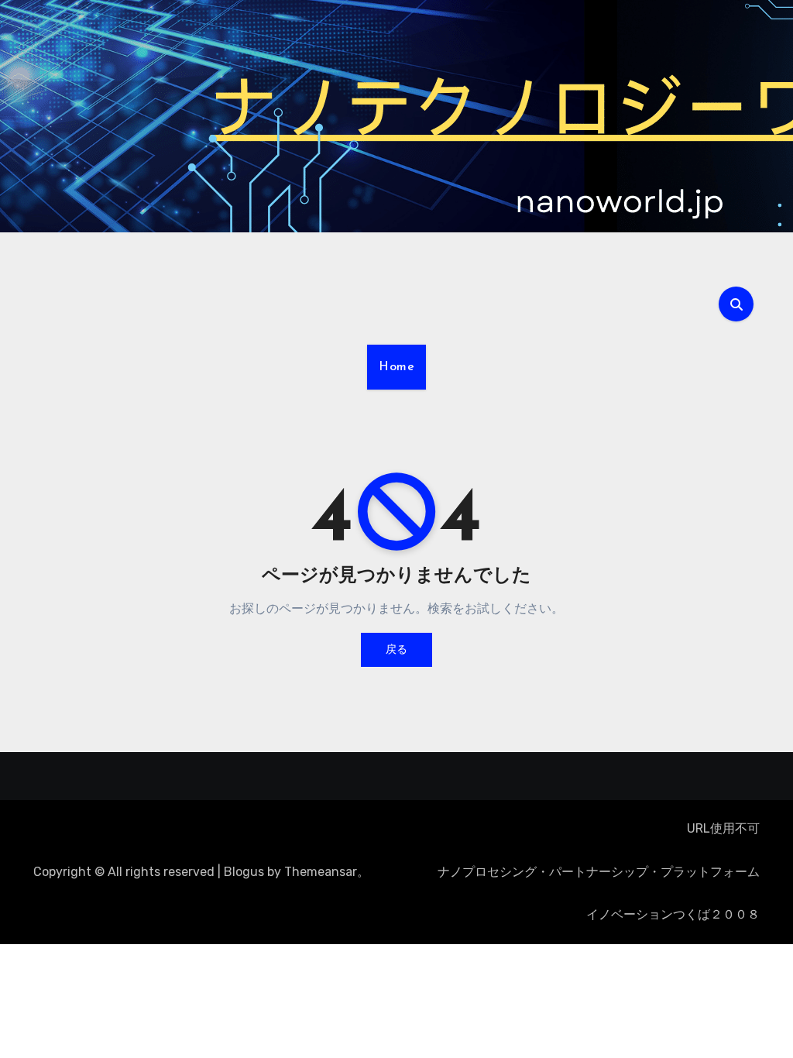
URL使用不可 (723, 828)
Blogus (244, 871)
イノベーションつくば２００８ (673, 914)
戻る (396, 649)
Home (396, 367)
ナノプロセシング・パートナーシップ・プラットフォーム (599, 871)
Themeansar (320, 871)
